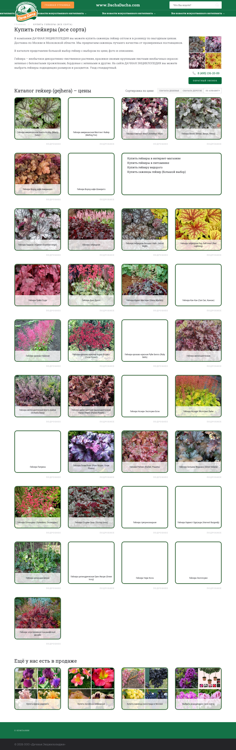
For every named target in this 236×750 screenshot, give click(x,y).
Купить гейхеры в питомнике (148, 163)
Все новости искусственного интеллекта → (95, 13)
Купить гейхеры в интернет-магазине (154, 158)
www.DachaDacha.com (118, 4)
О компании (21, 730)
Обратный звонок (205, 80)
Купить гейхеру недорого (145, 167)
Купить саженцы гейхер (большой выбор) (156, 172)
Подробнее (53, 144)
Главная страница (57, 5)
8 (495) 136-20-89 (208, 73)
